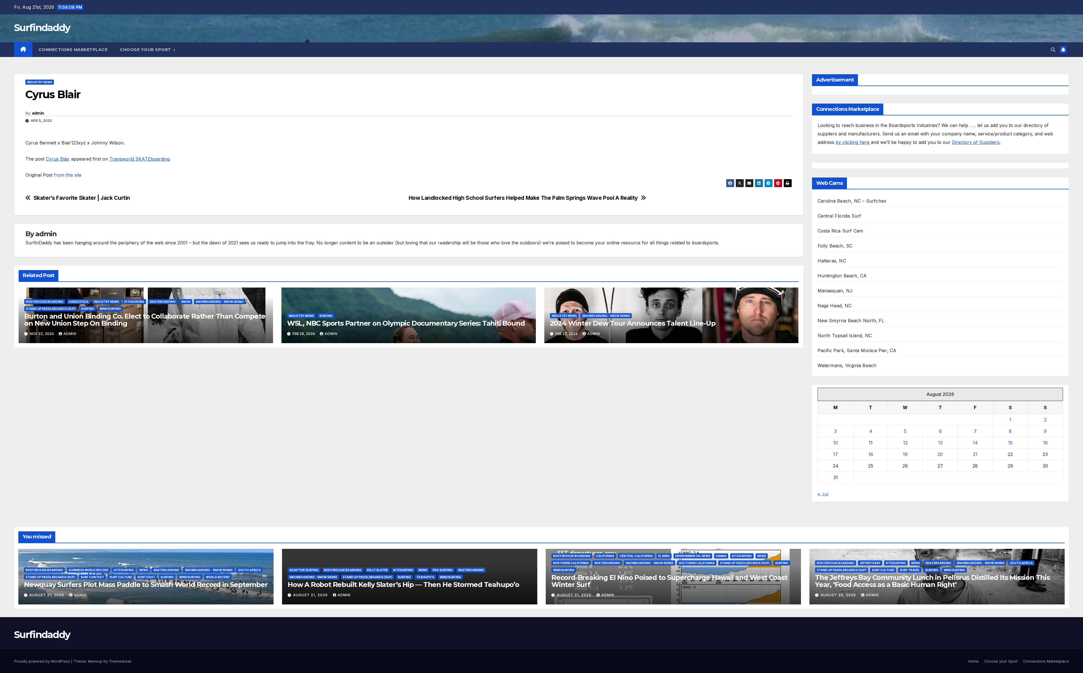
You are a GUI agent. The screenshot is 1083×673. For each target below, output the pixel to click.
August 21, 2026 (47, 595)
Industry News (39, 82)
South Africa (249, 570)
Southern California (697, 563)
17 (835, 454)
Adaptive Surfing (304, 570)
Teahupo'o (425, 577)
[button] (1053, 49)
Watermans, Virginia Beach (847, 365)
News (143, 570)
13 (940, 443)
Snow (185, 301)
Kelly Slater (377, 570)
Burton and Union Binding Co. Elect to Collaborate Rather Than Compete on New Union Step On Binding (144, 319)
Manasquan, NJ (835, 290)
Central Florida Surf (839, 216)
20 (940, 454)
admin (38, 113)
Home (973, 661)
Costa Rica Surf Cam (840, 231)
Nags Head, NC (835, 305)
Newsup (95, 661)
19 (905, 454)
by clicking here (853, 142)
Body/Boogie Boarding (44, 301)
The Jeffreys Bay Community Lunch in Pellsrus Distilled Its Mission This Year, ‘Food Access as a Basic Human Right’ (932, 581)
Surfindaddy (42, 28)
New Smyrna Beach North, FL (851, 320)
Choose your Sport (146, 49)
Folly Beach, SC (835, 246)
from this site (68, 175)
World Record (218, 577)
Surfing (87, 308)
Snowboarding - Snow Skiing (220, 301)
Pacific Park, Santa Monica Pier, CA (857, 350)
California (605, 556)
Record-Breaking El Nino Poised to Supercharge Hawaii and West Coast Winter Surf (669, 581)
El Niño (664, 556)
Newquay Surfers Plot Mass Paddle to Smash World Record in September (146, 584)
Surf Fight (146, 577)
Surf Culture (120, 577)
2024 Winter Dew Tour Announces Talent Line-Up (633, 323)
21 (975, 454)
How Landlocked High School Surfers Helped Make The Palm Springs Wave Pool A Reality (523, 198)
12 (905, 443)
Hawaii (721, 556)
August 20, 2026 (838, 595)
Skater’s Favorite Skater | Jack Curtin (82, 198)
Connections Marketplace (73, 49)
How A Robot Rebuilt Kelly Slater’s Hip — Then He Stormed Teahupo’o (403, 584)
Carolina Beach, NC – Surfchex (852, 201)
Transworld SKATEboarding (139, 159)
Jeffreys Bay (870, 563)
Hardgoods (79, 301)
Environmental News (692, 556)
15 (1010, 443)
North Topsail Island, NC (845, 335)
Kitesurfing (134, 301)
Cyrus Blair (58, 159)
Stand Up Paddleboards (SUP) (51, 308)
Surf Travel (910, 570)
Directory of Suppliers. (976, 142)
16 (1045, 443)
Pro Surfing (443, 570)
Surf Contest (92, 577)
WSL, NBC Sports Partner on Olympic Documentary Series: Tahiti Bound (406, 323)
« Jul (823, 494)
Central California (636, 556)
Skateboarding (163, 301)
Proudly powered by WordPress (42, 661)
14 (975, 443)
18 (870, 454)
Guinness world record (89, 570)
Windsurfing (110, 308)
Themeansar (120, 661)
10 (835, 443)
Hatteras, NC (832, 261)
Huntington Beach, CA (842, 276)
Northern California (571, 563)
